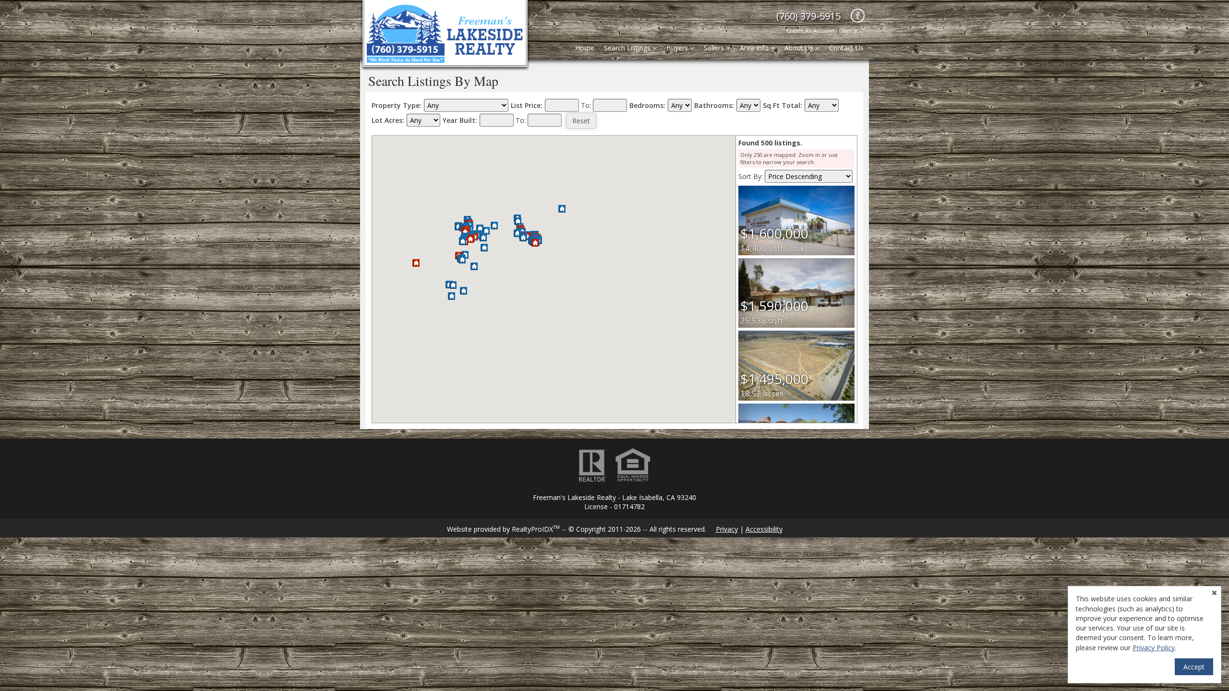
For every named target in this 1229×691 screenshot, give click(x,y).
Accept (1194, 666)
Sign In (850, 30)
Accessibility (764, 529)
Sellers (715, 47)
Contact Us (846, 47)
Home (584, 47)
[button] (535, 243)
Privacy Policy (1154, 647)
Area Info (755, 47)
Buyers (678, 47)
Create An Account (810, 30)
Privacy (727, 529)
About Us (799, 47)
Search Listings (628, 47)
